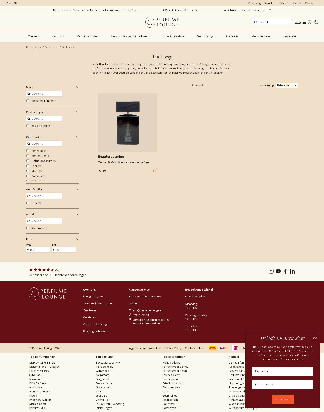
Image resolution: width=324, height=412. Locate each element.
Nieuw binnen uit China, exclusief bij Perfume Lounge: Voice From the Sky (94, 10)
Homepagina (34, 47)
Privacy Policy (172, 348)
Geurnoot (32, 137)
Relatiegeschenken (95, 331)
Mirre (36, 171)
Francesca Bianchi (40, 391)
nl (15, 3)
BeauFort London (44, 101)
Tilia (98, 391)
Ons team (89, 310)
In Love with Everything (110, 404)
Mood (30, 214)
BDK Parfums (37, 383)
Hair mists (168, 404)
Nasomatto (36, 379)
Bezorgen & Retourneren (145, 296)
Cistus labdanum (43, 161)
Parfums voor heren (174, 371)
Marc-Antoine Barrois (42, 362)
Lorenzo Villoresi (39, 371)
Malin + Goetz (37, 404)
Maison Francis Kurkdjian (44, 366)
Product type (35, 112)
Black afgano (104, 383)
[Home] (162, 22)
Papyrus (38, 176)
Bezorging (254, 3)
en (8, 3)
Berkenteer (40, 156)
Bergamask (103, 379)
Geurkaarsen (170, 399)
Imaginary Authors (40, 399)
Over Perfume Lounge (97, 303)
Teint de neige (104, 366)
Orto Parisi (35, 375)
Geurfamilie (34, 189)
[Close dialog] (315, 338)
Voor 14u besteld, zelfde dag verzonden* (247, 10)
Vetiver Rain (103, 399)
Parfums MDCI (38, 408)
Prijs (29, 239)
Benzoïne (39, 150)
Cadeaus (167, 391)
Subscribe (282, 399)
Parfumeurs (51, 47)
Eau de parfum (171, 379)
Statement (39, 228)
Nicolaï (33, 395)
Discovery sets (171, 387)
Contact (310, 3)
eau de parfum (42, 126)
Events (297, 3)
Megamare (102, 375)
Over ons (284, 3)
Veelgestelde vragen (96, 324)
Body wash (169, 408)
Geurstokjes (169, 395)
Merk (29, 87)
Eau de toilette (171, 375)
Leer (36, 166)
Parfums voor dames (175, 366)
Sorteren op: (266, 85)
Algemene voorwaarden (144, 348)
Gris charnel (103, 387)
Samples (269, 3)
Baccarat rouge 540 (108, 362)
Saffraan (38, 181)
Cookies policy (194, 348)
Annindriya (35, 387)
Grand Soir (102, 395)
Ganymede (102, 371)
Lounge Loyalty (93, 296)
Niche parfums (171, 362)
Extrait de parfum (172, 383)
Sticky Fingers (104, 408)
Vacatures (89, 317)
